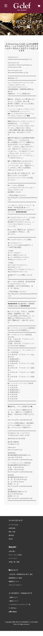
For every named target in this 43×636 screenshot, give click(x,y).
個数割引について (14, 581)
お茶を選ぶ (12, 551)
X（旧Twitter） (13, 608)
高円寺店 (11, 535)
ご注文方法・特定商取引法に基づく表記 (21, 574)
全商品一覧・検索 (14, 562)
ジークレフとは (13, 524)
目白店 (11, 539)
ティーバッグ (13, 558)
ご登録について (13, 597)
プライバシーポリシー (15, 585)
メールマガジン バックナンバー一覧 (19, 604)
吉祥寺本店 (12, 528)
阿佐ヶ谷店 (12, 532)
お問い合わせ (13, 611)
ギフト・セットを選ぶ (15, 555)
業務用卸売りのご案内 (15, 578)
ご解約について (13, 601)
